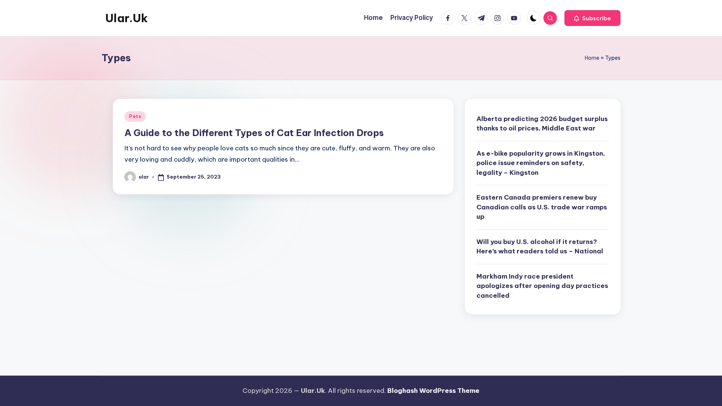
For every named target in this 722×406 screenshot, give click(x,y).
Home (592, 58)
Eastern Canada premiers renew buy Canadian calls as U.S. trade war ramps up (541, 207)
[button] (592, 18)
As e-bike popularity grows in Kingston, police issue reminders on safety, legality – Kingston (540, 163)
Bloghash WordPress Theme (433, 390)
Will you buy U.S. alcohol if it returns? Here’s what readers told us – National (539, 247)
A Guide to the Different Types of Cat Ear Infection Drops (254, 132)
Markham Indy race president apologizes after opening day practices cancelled (542, 286)
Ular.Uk (126, 18)
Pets (135, 116)
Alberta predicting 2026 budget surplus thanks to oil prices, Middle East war (542, 124)
